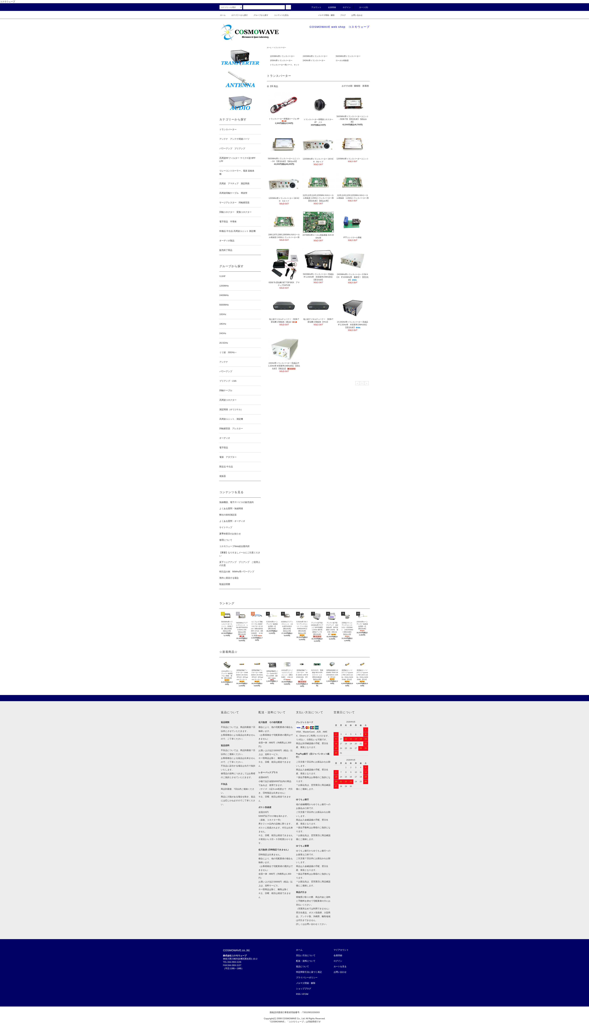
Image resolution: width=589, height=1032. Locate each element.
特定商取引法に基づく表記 (309, 972)
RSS (298, 994)
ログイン (347, 7)
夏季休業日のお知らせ (230, 533)
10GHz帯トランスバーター (281, 60)
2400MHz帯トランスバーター (315, 56)
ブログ (343, 15)
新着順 (365, 86)
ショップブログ (303, 988)
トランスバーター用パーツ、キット (284, 65)
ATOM (305, 994)
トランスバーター (280, 47)
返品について (302, 966)
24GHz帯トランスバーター (314, 60)
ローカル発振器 (342, 60)
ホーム (223, 15)
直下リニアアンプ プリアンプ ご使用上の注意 (239, 564)
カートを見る (340, 966)
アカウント (316, 7)
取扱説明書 (224, 584)
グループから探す (261, 15)
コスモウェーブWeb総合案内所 (234, 546)
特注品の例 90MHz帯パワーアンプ (236, 571)
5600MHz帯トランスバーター (348, 56)
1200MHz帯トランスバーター (282, 56)
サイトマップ (225, 527)
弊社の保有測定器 (228, 515)
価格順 (357, 86)
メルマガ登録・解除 (326, 15)
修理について (225, 540)
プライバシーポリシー (307, 977)
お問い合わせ (356, 15)
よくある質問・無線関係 (231, 508)
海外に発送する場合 (229, 578)
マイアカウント (341, 950)
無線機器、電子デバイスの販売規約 (236, 502)
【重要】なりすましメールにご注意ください (239, 554)
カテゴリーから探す (239, 15)
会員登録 (332, 7)
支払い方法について (305, 955)
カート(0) (363, 7)
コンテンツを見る (281, 15)
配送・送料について (305, 961)
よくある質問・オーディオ (232, 521)
